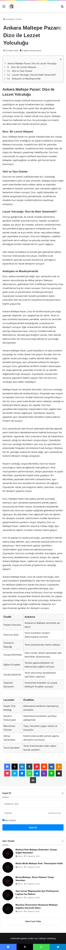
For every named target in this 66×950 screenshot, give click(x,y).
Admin (20, 856)
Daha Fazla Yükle (33, 921)
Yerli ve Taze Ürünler (22, 71)
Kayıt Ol (33, 827)
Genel (19, 19)
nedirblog (51, 938)
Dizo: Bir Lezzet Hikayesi (23, 67)
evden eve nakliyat (37, 938)
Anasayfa (9, 19)
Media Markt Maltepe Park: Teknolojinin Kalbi (39, 863)
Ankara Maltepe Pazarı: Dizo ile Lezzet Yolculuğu (32, 63)
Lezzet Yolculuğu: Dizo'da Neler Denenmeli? (34, 74)
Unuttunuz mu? (54, 813)
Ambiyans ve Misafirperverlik (26, 78)
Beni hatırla (10, 820)
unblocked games (18, 938)
